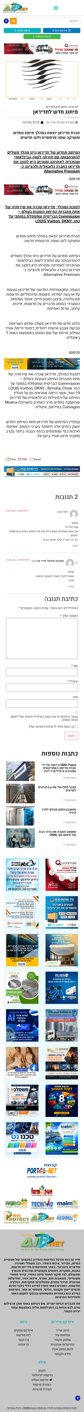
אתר (75, 697)
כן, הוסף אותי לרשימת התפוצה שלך (52, 726)
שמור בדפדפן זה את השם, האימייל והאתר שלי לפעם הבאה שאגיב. (44, 718)
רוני (65, 512)
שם (74, 665)
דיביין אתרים (14, 1408)
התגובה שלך (69, 615)
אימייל (72, 681)
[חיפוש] (13, 21)
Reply (75, 546)
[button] (56, 8)
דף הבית (73, 107)
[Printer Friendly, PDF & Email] (23, 459)
